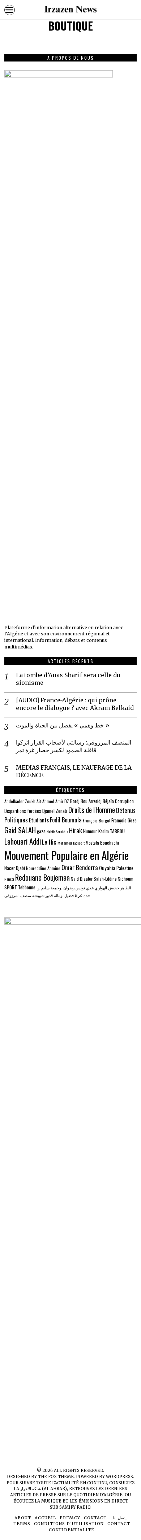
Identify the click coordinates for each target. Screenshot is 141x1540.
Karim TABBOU (111, 831)
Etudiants (39, 820)
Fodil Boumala (66, 819)
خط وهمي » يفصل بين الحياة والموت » (63, 725)
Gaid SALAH (20, 830)
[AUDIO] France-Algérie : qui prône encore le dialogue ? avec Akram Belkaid (75, 703)
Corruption (124, 801)
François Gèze (124, 820)
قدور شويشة (42, 895)
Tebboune (26, 887)
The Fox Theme (56, 1476)
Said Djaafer (82, 879)
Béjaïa (108, 801)
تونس (80, 887)
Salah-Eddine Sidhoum (113, 879)
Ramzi (9, 879)
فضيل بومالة (64, 895)
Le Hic (49, 841)
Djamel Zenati (54, 810)
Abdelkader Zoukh (19, 801)
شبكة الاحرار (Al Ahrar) (43, 1488)
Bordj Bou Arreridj (86, 801)
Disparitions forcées (22, 810)
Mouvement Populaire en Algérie (66, 855)
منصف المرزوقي (17, 895)
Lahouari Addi (22, 841)
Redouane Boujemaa (42, 877)
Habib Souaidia (57, 831)
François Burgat (96, 820)
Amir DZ (62, 801)
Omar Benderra (79, 867)
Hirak (75, 830)
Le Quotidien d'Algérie (95, 1494)
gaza (41, 831)
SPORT (10, 887)
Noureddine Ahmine (43, 868)
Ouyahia (107, 868)
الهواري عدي (96, 887)
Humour (90, 831)
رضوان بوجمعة (62, 887)
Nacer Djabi (14, 868)
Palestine (124, 868)
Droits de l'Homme (91, 810)
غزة (78, 895)
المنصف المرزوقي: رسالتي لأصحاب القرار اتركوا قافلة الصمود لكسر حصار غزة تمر (73, 746)
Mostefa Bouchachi (102, 843)
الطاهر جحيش (119, 887)
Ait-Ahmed (45, 801)
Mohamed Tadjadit (71, 843)
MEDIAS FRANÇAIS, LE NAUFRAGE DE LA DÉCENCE (74, 771)
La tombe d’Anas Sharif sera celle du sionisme (68, 678)
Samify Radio (74, 1507)
